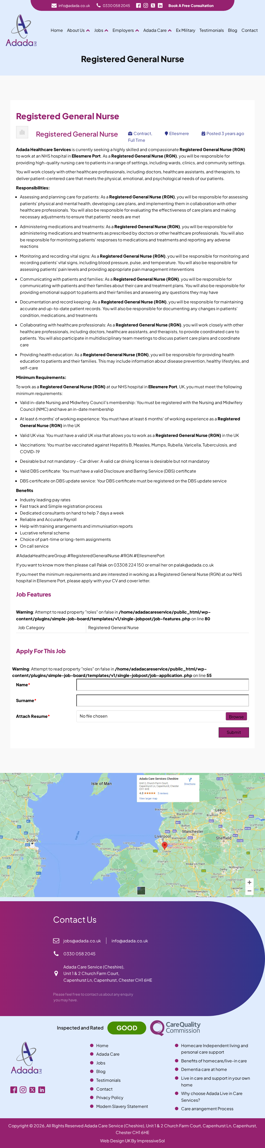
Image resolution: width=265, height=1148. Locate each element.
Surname (26, 700)
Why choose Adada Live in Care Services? (211, 1097)
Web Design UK (115, 1140)
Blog (232, 30)
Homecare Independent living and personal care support (214, 1049)
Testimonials (212, 30)
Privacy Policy (109, 1097)
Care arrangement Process (207, 1108)
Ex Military (185, 30)
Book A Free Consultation (191, 5)
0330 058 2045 (116, 5)
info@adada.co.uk (74, 5)
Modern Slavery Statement (122, 1106)
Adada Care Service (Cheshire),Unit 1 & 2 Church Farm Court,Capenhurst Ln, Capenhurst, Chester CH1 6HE (107, 973)
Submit (234, 732)
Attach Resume (33, 716)
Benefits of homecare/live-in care (214, 1060)
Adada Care (155, 30)
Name (23, 684)
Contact (249, 30)
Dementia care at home (204, 1069)
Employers (123, 30)
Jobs (98, 30)
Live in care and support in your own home (215, 1081)
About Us (76, 30)
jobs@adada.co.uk (82, 940)
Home (57, 30)
